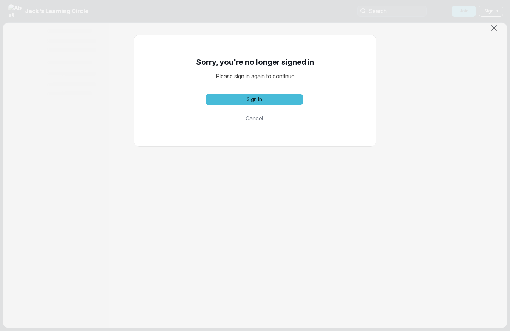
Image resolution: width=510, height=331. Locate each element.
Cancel (254, 118)
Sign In (254, 99)
